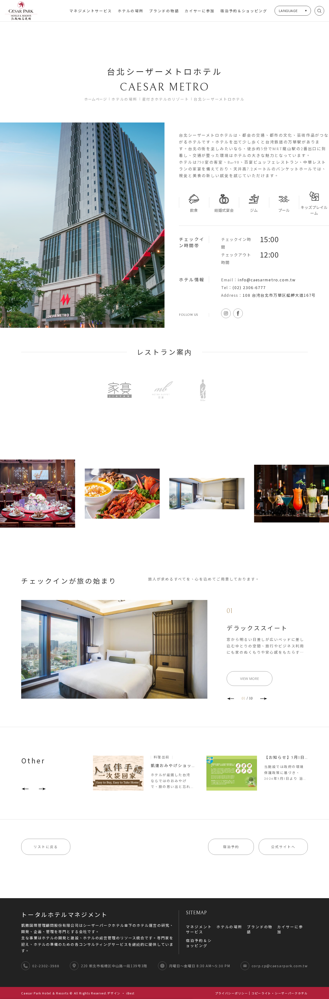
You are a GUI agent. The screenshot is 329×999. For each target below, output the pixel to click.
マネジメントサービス (90, 11)
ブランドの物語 (164, 11)
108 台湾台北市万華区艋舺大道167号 (279, 295)
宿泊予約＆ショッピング (243, 11)
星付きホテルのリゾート (165, 99)
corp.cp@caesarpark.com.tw (280, 965)
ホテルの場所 (130, 11)
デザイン (113, 993)
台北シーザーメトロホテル (219, 99)
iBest (130, 993)
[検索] (319, 11)
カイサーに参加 (200, 11)
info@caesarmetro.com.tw (267, 280)
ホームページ (95, 99)
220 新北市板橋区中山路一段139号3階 (114, 965)
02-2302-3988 (45, 965)
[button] (230, 698)
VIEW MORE (249, 678)
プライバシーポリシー (231, 993)
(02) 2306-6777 (249, 287)
